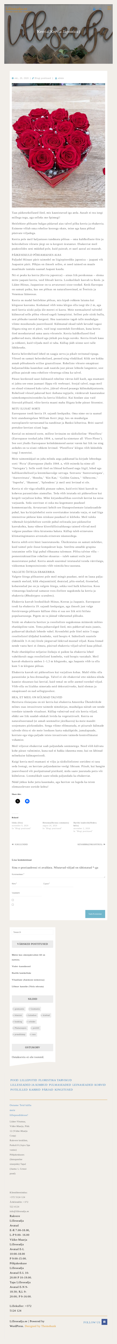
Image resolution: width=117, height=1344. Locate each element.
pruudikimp (20, 1034)
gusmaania (19, 1009)
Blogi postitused (43, 78)
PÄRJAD (47, 1089)
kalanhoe (32, 1015)
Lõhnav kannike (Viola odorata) (28, 986)
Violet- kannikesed (21, 966)
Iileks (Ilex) (17, 823)
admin (61, 78)
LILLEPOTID (28, 1080)
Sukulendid (21, 844)
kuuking (18, 1022)
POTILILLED (19, 1089)
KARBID (35, 1089)
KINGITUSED (64, 1089)
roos (34, 1034)
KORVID (100, 1084)
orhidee (32, 1022)
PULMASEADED (60, 1084)
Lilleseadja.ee (16, 8)
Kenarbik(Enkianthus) (90, 844)
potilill (36, 1028)
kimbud (46, 1015)
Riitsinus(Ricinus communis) (56, 823)
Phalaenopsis (20, 1028)
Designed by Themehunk (40, 1326)
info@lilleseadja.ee (19, 1211)
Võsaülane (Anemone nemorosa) (28, 980)
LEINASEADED (82, 1084)
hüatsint (18, 1015)
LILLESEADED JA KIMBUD (29, 1084)
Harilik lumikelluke (21, 973)
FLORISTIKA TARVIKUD (55, 1080)
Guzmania (35, 1009)
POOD (14, 1080)
